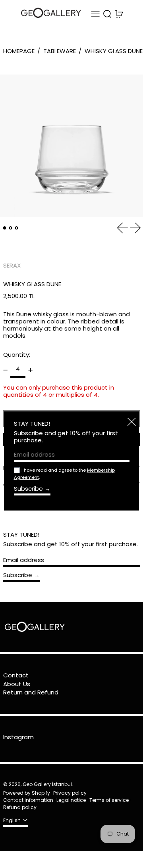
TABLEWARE (59, 51)
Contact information (28, 800)
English (12, 820)
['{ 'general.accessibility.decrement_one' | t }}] (5, 370)
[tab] (4, 227)
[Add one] (30, 370)
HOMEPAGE (19, 51)
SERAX (12, 265)
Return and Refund (30, 692)
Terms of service (109, 800)
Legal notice (71, 800)
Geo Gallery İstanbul (47, 784)
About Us (16, 684)
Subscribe (17, 575)
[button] (107, 14)
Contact (16, 675)
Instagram (18, 737)
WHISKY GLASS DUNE (114, 51)
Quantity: (16, 354)
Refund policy (20, 807)
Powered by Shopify (26, 793)
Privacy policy (70, 793)
